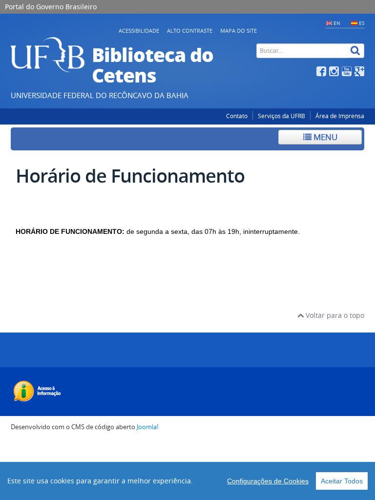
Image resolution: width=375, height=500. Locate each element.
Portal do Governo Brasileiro (51, 6)
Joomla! (147, 427)
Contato (237, 116)
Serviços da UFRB (281, 116)
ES (361, 23)
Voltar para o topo (334, 315)
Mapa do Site (238, 30)
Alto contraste (189, 30)
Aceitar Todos (342, 481)
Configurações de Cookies (268, 481)
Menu (324, 137)
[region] (187, 481)
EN (336, 23)
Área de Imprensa (339, 116)
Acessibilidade (139, 30)
